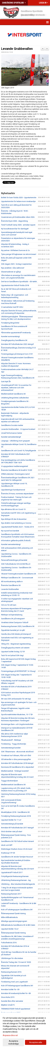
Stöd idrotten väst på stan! (11, 831)
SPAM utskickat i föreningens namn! (15, 474)
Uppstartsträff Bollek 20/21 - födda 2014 (17, 527)
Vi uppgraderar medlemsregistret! (14, 466)
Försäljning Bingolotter (10, 323)
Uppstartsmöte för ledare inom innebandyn (18, 201)
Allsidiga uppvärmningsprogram (14, 921)
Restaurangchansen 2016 (11, 972)
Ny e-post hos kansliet (10, 531)
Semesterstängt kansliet (11, 748)
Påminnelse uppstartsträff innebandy (16, 333)
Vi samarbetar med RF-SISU (12, 307)
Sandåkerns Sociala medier (12, 425)
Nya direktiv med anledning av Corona (16, 523)
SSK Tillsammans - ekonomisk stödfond (17, 752)
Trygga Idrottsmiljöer (9, 781)
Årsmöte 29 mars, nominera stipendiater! (17, 494)
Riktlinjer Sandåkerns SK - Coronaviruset (17, 578)
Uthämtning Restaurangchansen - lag (16, 880)
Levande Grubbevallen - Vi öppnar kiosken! (18, 429)
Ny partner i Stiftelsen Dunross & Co (15, 250)
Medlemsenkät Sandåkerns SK (13, 394)
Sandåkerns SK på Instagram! (13, 619)
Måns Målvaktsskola (9, 917)
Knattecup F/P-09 (8, 853)
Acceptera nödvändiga (13, 1042)
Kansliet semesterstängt (11, 544)
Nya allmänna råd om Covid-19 (13, 509)
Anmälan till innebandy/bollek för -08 (16, 993)
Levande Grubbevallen (17, 49)
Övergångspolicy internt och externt (15, 648)
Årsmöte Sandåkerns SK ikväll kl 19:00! (16, 470)
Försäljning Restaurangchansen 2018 (16, 816)
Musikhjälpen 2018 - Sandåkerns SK (15, 812)
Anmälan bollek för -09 (10, 989)
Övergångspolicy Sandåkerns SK (14, 340)
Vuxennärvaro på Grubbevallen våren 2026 (17, 217)
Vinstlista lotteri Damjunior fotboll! (14, 622)
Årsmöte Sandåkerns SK (11, 585)
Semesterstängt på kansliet (12, 824)
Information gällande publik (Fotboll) (16, 540)
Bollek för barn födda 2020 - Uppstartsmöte (18, 197)
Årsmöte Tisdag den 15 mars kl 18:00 (16, 962)
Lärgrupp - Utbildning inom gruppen (15, 441)
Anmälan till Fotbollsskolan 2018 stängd (17, 763)
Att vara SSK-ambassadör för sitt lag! (16, 699)
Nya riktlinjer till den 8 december (14, 519)
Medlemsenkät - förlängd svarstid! (15, 771)
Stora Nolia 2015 (7, 997)
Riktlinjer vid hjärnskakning (11, 615)
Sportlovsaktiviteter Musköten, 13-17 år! (17, 714)
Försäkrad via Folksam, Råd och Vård (16, 755)
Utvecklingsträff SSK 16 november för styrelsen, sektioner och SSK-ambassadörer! (16, 387)
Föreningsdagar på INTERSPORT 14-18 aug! (18, 671)
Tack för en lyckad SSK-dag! (12, 655)
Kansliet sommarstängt (10, 336)
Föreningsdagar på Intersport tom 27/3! (17, 354)
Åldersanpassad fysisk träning (13, 913)
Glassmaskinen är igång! (11, 272)
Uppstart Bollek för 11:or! (11, 820)
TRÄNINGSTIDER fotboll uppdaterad (15, 1009)
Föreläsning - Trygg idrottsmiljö (13, 744)
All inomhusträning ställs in (12, 581)
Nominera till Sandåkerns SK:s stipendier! (17, 767)
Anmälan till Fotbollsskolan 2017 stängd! (17, 828)
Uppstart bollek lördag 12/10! (13, 652)
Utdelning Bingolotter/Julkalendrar (15, 398)
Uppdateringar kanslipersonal (13, 490)
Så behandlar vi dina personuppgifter (16, 759)
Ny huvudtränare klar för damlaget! (15, 229)
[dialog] (25, 1030)
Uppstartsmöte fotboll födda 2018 (15, 285)
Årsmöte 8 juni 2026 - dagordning (14, 221)
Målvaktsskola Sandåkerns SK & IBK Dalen (18, 925)
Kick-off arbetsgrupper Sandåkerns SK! (17, 910)
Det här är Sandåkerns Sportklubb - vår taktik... (19, 281)
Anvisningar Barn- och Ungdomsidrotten (17, 724)
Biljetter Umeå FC (8, 1005)
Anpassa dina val (10, 1035)
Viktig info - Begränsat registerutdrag (16, 644)
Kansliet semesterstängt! (11, 437)
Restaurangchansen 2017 (11, 894)
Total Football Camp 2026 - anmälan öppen (18, 225)
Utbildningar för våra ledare (12, 958)
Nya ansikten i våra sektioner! (12, 268)
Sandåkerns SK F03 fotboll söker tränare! (17, 841)
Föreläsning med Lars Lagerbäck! (14, 982)
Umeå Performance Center (11, 433)
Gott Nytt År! (6, 382)
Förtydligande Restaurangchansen (15, 876)
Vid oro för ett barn (8, 605)
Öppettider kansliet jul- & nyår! (13, 630)
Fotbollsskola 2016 (9, 943)
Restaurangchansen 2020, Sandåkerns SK (17, 626)
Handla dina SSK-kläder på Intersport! (16, 634)
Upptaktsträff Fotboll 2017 (11, 872)
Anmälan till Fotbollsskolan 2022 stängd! (17, 344)
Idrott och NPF (6, 845)
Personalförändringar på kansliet (14, 560)
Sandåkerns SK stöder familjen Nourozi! (17, 857)
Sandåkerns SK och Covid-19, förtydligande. (18, 451)
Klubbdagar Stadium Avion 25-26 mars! (16, 849)
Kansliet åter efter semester (12, 1001)
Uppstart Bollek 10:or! (9, 929)
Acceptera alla (35, 1042)
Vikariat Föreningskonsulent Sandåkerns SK (18, 574)
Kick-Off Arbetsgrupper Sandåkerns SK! (17, 986)
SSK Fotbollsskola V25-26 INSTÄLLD (15, 564)
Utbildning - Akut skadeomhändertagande (18, 884)
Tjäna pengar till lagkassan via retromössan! (18, 254)
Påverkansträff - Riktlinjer (11, 740)
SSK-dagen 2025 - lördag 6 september (16, 264)
